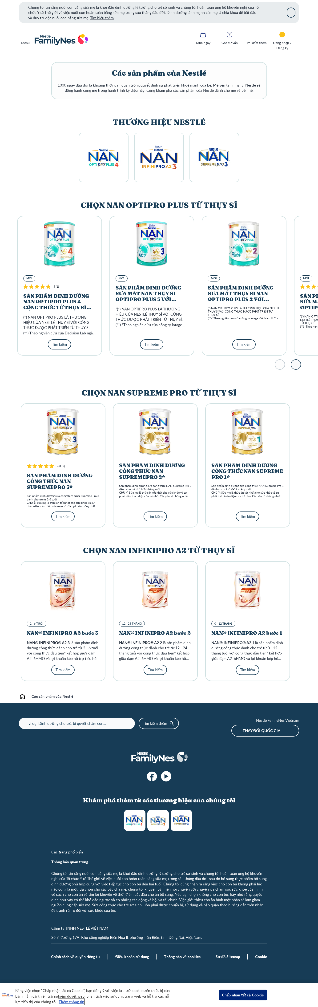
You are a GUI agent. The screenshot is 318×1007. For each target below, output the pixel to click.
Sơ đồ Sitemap (228, 956)
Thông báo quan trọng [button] (69, 861)
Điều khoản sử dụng (132, 956)
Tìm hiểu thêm (102, 17)
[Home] (61, 40)
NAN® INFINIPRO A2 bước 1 (246, 633)
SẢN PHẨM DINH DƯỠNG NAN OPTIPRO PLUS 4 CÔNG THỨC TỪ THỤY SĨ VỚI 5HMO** (56, 305)
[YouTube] (166, 776)
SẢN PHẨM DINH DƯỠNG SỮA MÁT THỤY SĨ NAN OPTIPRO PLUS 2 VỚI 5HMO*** (241, 297)
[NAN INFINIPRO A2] (159, 157)
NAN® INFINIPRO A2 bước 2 (155, 633)
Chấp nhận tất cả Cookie (243, 995)
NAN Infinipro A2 (158, 820)
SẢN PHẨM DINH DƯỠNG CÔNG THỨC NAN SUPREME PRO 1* (247, 471)
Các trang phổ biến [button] (67, 852)
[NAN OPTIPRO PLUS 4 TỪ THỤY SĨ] (104, 157)
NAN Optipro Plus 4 (134, 820)
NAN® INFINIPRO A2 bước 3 (62, 633)
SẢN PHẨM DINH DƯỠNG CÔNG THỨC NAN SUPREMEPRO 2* (152, 471)
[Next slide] (296, 364)
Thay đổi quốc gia (261, 730)
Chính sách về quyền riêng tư (75, 956)
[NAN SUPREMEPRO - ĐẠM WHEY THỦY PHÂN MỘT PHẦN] (214, 157)
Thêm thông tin (71, 1001)
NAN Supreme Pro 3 (181, 820)
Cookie (261, 956)
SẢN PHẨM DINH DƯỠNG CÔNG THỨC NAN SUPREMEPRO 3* (60, 481)
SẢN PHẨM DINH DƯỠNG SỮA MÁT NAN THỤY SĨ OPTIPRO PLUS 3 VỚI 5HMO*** (148, 297)
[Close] (291, 12)
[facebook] (152, 776)
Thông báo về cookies (182, 956)
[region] (159, 995)
